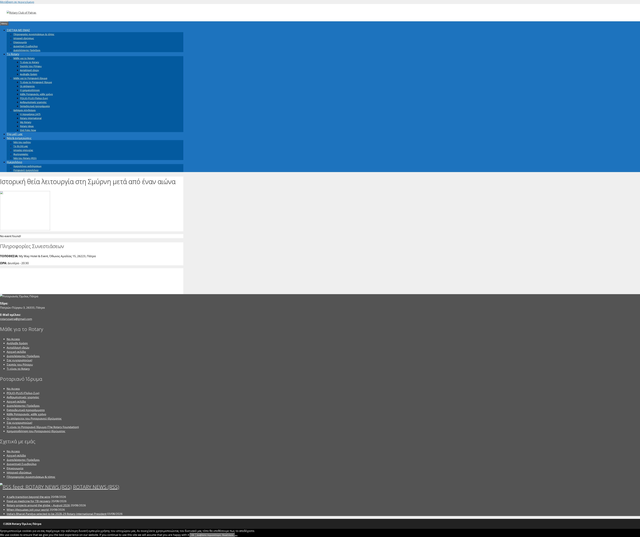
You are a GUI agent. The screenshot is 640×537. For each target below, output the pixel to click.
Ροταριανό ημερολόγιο (25, 170)
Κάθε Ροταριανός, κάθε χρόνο (36, 94)
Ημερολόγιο (14, 162)
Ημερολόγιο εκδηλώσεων (27, 166)
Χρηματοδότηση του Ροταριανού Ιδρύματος (36, 431)
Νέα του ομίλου (22, 142)
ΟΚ (192, 535)
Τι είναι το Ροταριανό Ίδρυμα (36, 82)
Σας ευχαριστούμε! (19, 360)
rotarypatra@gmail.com (16, 319)
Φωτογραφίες (20, 154)
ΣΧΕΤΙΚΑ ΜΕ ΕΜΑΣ (18, 30)
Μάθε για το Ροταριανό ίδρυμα (30, 78)
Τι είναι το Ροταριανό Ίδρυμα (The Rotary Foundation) (43, 427)
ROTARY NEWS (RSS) (96, 486)
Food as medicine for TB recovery (28, 501)
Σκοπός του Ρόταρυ (31, 66)
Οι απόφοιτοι (27, 86)
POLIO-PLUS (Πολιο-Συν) (34, 98)
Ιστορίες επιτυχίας (23, 150)
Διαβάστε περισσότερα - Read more (215, 535)
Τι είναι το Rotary (29, 62)
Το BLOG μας (20, 146)
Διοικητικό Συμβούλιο (25, 46)
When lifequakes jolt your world (28, 510)
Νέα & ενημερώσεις (19, 138)
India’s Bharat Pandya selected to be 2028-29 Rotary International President (56, 514)
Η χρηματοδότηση (30, 90)
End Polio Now (28, 130)
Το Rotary (13, 54)
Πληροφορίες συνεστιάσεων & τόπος (33, 34)
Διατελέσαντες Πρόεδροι (26, 50)
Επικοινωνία (20, 42)
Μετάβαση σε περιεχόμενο (17, 2)
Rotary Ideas (27, 126)
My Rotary (25, 122)
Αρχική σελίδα (16, 352)
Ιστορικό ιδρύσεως (23, 38)
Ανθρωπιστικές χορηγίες (33, 102)
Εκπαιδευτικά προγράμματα (35, 106)
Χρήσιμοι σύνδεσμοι (24, 110)
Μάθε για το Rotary (23, 58)
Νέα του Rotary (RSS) (24, 158)
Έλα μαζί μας (15, 134)
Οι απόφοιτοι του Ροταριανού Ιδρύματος (34, 418)
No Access (13, 339)
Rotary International (31, 118)
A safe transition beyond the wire (28, 497)
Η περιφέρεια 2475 (30, 114)
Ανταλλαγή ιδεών (29, 70)
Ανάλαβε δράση (28, 74)
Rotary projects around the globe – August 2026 (38, 505)
